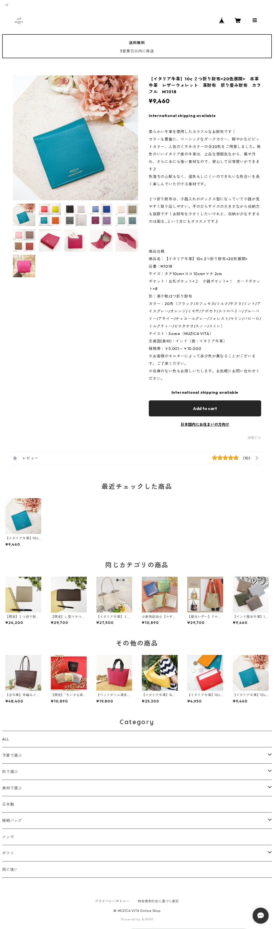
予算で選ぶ (12, 755)
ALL (5, 739)
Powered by (131, 919)
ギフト (8, 853)
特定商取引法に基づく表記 (158, 901)
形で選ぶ (10, 771)
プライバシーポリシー (112, 901)
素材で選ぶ (12, 788)
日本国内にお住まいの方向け (205, 424)
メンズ (8, 836)
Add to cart (205, 408)
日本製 (8, 804)
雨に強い (10, 869)
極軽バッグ (12, 820)
